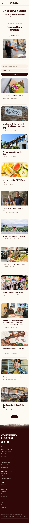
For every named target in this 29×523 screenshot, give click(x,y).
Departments (4, 467)
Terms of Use (18, 516)
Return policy (11, 516)
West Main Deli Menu (6, 449)
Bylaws (24, 516)
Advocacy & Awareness (7, 476)
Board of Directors (5, 487)
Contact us (4, 496)
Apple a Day (4, 473)
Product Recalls (4, 516)
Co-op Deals (4, 456)
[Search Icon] (2, 3)
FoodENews (4, 507)
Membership (4, 484)
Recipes (3, 505)
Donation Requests (6, 478)
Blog (2, 502)
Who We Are (4, 489)
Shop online (4, 453)
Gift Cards (3, 491)
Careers (3, 493)
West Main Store (5, 462)
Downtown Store (5, 465)
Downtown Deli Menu (6, 451)
